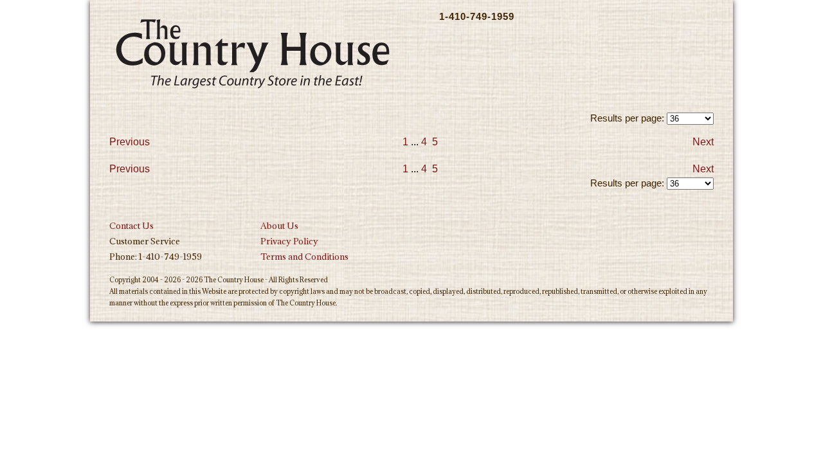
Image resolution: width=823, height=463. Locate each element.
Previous (129, 141)
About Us (279, 226)
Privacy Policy (289, 241)
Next (703, 141)
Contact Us (131, 226)
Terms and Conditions (304, 256)
